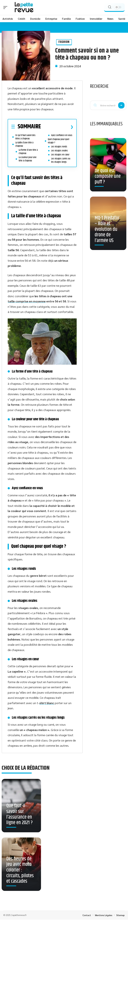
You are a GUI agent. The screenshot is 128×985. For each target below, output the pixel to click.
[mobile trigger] (6, 7)
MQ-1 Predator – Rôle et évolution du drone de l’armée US (107, 229)
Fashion (64, 42)
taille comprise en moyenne (27, 301)
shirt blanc (46, 703)
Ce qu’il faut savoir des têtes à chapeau (25, 137)
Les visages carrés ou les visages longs (60, 160)
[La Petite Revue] (24, 7)
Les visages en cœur (60, 155)
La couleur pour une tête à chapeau (27, 159)
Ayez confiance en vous (61, 135)
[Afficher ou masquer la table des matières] (57, 127)
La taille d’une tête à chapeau (24, 144)
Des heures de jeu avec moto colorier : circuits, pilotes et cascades (20, 870)
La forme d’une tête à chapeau (28, 151)
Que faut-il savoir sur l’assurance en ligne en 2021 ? (19, 814)
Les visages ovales (59, 151)
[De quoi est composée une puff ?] (108, 164)
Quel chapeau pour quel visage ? (58, 141)
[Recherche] (109, 7)
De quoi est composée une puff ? (108, 176)
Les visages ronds (59, 147)
